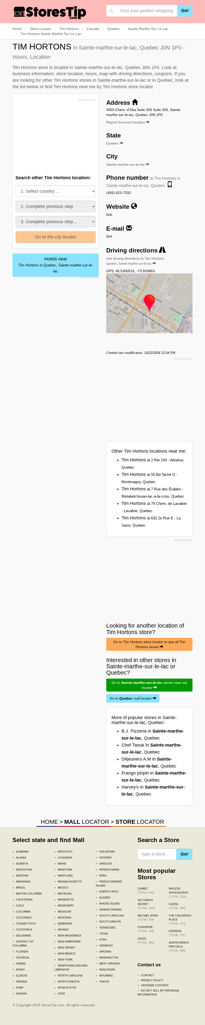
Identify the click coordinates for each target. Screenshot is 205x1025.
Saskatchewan (109, 909)
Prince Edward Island (109, 883)
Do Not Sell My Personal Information (159, 992)
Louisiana (63, 857)
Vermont (104, 945)
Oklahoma (105, 851)
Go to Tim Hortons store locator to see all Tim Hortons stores (149, 644)
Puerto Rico (107, 891)
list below (29, 86)
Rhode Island (108, 903)
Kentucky (63, 851)
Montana (62, 917)
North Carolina (68, 975)
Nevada (61, 929)
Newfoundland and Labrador (71, 967)
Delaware (21, 935)
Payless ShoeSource (178, 892)
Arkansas (21, 881)
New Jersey (64, 947)
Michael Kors (148, 917)
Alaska (19, 857)
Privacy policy (150, 980)
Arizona (20, 875)
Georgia (20, 957)
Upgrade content (153, 985)
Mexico (61, 887)
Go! (185, 10)
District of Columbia (23, 943)
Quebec (103, 897)
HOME (49, 822)
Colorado (22, 917)
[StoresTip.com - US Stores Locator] (50, 12)
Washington (107, 957)
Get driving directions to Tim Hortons (135, 260)
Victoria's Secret (146, 904)
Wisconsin (105, 969)
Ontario (104, 857)
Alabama (20, 851)
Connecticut (24, 923)
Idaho (18, 969)
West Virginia (108, 963)
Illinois (19, 975)
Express (177, 933)
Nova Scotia (65, 987)
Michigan (63, 893)
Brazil (19, 887)
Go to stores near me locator (149, 685)
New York (63, 959)
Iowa (17, 987)
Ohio (59, 993)
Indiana (19, 981)
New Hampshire (67, 941)
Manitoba (63, 869)
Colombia (21, 911)
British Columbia (27, 893)
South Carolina (110, 915)
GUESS (177, 906)
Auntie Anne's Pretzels (179, 946)
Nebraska (63, 923)
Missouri (62, 911)
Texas (102, 933)
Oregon (104, 863)
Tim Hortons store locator (128, 86)
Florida (20, 951)
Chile (18, 905)
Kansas (19, 993)
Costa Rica (22, 929)
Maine (60, 863)
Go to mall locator (131, 698)
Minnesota (64, 899)
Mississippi (64, 905)
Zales (146, 940)
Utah (101, 939)
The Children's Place (180, 919)
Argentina (22, 869)
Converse (146, 929)
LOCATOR (86, 822)
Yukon (102, 981)
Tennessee (106, 927)
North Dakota (67, 981)
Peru (101, 875)
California (22, 899)
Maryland (63, 875)
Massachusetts (68, 881)
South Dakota (108, 921)
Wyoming (104, 975)
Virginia (103, 951)
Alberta (20, 863)
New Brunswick (67, 935)
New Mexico (65, 953)
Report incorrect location (126, 122)
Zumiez (146, 890)
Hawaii (19, 963)
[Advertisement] (53, 138)
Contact (146, 975)
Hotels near (55, 264)
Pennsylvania (107, 869)
